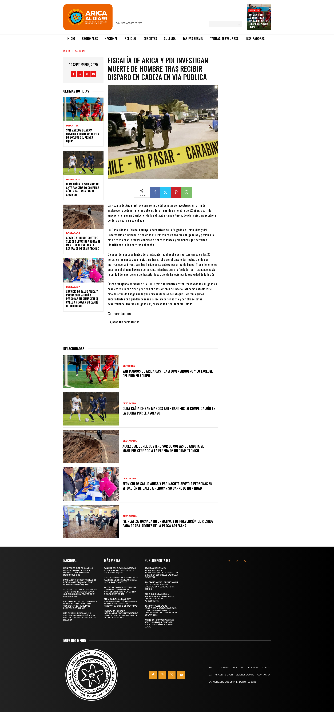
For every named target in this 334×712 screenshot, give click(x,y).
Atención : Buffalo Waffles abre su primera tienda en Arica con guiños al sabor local (159, 623)
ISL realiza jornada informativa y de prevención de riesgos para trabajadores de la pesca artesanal (167, 523)
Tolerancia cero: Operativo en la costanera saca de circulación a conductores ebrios (161, 585)
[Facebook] (73, 74)
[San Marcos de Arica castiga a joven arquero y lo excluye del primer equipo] (83, 109)
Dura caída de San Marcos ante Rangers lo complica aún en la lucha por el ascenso (82, 189)
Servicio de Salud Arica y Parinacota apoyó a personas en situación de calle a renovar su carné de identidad (82, 298)
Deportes (254, 10)
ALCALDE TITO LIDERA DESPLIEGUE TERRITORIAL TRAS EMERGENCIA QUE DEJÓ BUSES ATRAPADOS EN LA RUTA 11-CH (80, 593)
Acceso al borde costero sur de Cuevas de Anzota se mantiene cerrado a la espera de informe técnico (83, 243)
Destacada (73, 179)
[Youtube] (93, 74)
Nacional (80, 51)
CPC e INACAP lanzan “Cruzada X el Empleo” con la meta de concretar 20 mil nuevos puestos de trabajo (80, 604)
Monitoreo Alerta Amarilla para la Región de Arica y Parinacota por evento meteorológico (78, 571)
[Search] (239, 24)
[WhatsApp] (186, 192)
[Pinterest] (176, 192)
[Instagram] (80, 74)
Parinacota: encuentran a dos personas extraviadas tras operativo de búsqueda (79, 582)
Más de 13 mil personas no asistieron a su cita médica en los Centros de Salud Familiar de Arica (79, 616)
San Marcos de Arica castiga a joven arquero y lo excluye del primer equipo (258, 21)
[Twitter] (87, 74)
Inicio (66, 51)
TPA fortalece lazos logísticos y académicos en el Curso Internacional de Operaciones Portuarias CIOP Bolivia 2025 (161, 610)
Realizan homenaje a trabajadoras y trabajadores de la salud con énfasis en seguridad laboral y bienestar (161, 572)
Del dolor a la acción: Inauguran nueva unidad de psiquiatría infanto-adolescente (159, 597)
